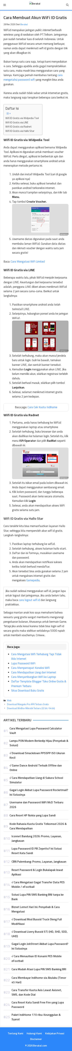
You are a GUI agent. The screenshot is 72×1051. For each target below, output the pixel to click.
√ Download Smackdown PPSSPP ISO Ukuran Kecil (37, 755)
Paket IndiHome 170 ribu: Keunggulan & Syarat (36, 1017)
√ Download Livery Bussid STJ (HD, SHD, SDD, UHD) (39, 934)
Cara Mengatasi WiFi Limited (28, 261)
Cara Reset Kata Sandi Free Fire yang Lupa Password (38, 1004)
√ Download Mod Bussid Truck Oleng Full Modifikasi (37, 921)
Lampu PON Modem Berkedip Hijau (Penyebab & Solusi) (39, 743)
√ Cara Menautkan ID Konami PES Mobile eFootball (37, 958)
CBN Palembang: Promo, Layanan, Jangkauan (39, 861)
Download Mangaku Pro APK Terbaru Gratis (28, 704)
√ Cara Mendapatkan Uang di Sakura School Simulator (36, 780)
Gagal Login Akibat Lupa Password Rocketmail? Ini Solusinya (39, 792)
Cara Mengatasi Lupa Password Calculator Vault (36, 730)
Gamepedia (33, 580)
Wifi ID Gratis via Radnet (18, 126)
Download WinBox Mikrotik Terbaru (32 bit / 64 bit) (31, 708)
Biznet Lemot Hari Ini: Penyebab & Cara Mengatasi (36, 909)
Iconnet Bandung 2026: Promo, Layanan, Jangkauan (37, 838)
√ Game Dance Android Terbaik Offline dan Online (36, 767)
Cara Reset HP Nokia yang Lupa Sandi (33, 815)
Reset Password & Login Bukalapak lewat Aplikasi (37, 872)
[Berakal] (34, 5)
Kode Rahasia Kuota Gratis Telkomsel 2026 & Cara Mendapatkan (38, 826)
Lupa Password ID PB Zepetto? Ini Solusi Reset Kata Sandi (37, 850)
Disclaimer (36, 1039)
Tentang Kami (15, 1033)
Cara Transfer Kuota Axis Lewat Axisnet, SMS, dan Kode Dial (37, 992)
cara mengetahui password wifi (33, 77)
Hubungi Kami (34, 1033)
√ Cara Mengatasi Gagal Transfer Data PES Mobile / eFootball (38, 884)
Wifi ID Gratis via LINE (16, 122)
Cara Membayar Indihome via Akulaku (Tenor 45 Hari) (39, 980)
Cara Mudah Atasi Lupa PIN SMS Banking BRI (39, 969)
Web (9, 700)
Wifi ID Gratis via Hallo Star (19, 131)
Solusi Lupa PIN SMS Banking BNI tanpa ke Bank (38, 896)
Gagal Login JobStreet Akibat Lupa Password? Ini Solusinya (40, 946)
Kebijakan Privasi (54, 1033)
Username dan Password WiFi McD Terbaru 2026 (36, 804)
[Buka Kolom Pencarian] (67, 5)
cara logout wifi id (29, 600)
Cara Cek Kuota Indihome (42, 407)
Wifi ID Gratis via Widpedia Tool (22, 118)
